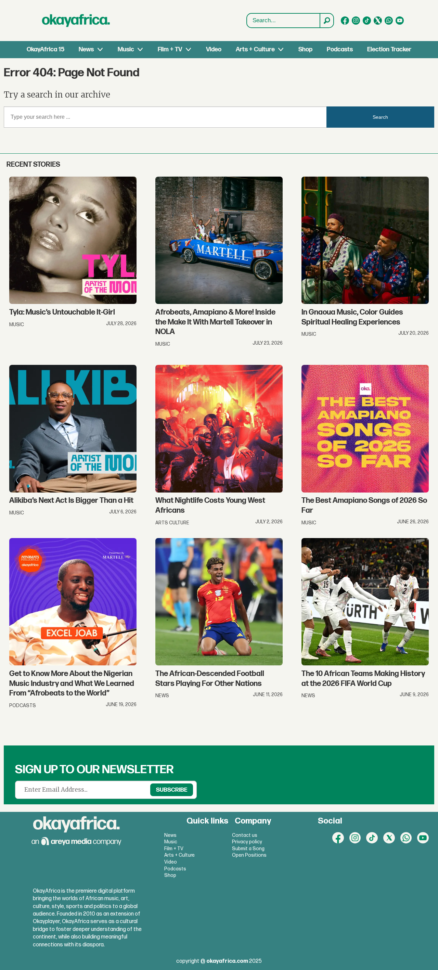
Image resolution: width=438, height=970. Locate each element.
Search (380, 117)
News (86, 49)
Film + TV (170, 49)
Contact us (244, 835)
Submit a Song (248, 849)
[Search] (326, 20)
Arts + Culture (255, 49)
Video (213, 49)
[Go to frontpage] (76, 20)
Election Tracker (389, 49)
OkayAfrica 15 (45, 49)
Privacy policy (247, 842)
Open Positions (249, 855)
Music (126, 49)
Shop (305, 49)
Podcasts (340, 49)
